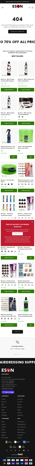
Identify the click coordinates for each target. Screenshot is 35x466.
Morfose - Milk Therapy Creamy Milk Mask (25, 113)
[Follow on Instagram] (15, 450)
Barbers (19, 404)
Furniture (20, 412)
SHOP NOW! (17, 233)
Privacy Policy (21, 421)
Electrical (20, 407)
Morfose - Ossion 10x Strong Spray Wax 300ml (25, 248)
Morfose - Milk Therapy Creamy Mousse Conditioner (7, 113)
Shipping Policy (21, 424)
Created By (14, 454)
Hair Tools (20, 399)
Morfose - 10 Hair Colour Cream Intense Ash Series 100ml (8, 282)
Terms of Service (22, 427)
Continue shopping (17, 31)
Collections (20, 415)
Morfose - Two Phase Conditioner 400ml (7, 214)
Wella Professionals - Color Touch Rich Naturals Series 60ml (26, 181)
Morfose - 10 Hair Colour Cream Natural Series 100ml (25, 214)
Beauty (19, 410)
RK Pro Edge (5, 437)
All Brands (4, 407)
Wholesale (4, 415)
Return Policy (21, 429)
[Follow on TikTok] (28, 450)
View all (17, 331)
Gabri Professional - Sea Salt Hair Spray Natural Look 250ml (8, 147)
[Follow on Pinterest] (19, 450)
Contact (3, 399)
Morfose (4, 427)
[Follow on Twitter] (11, 450)
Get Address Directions (7, 388)
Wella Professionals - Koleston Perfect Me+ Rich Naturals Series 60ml (8, 315)
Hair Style (20, 402)
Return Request (21, 432)
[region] (17, 346)
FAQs (3, 410)
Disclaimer (20, 435)
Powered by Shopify (23, 457)
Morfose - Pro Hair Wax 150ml (7, 180)
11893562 (11, 381)
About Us (4, 402)
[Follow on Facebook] (7, 450)
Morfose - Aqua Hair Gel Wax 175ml (8, 248)
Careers (19, 437)
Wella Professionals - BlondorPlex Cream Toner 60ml (25, 282)
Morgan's (4, 432)
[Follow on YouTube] (24, 450)
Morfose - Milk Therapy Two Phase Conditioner (26, 80)
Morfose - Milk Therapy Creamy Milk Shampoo (7, 80)
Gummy (3, 424)
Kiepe (3, 429)
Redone (3, 435)
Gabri (3, 421)
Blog (3, 404)
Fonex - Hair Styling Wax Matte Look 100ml (25, 147)
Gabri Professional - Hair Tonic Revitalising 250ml (25, 315)
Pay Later (4, 412)
